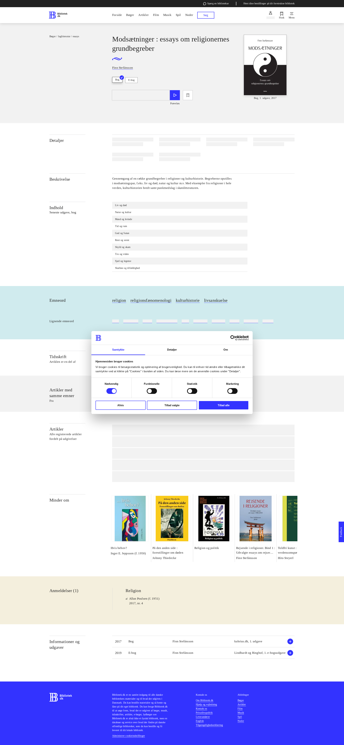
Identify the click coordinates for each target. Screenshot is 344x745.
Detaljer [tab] (172, 349)
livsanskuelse (216, 300)
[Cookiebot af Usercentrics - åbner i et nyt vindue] (233, 338)
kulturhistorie (188, 300)
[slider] (265, 67)
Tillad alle (224, 405)
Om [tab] (225, 349)
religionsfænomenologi (150, 300)
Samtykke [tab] (118, 349)
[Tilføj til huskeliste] (188, 95)
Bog (117, 79)
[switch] (152, 391)
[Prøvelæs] (175, 95)
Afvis (120, 405)
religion (119, 300)
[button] (203, 641)
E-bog (131, 80)
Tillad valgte (172, 405)
